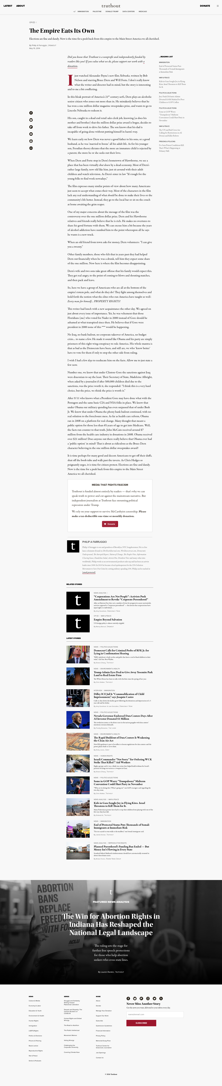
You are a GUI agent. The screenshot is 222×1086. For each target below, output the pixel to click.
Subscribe (99, 1021)
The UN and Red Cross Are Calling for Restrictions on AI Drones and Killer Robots (170, 133)
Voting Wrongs (69, 1040)
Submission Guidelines (104, 1026)
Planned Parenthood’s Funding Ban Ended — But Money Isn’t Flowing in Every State (121, 848)
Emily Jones (100, 750)
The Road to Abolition (71, 1025)
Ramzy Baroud (101, 626)
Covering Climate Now (72, 1052)
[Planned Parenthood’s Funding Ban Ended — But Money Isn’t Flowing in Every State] (78, 850)
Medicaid (143, 11)
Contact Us (100, 1058)
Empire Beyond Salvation (108, 620)
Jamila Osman (101, 835)
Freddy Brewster (102, 728)
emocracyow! (125, 706)
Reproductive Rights (117, 843)
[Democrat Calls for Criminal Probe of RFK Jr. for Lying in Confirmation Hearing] (78, 654)
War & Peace (106, 616)
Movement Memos (70, 1035)
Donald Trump (112, 11)
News (96, 647)
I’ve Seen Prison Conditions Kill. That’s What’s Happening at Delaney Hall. (171, 148)
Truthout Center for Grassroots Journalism (104, 1047)
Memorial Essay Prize (103, 1041)
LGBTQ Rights (34, 1031)
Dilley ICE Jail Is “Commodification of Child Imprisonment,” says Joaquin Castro (119, 695)
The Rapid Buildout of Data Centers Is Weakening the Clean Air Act (122, 739)
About (20, 6)
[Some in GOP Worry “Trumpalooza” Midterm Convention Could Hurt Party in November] (78, 785)
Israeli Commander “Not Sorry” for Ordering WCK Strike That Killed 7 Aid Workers (123, 761)
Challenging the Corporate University (71, 1046)
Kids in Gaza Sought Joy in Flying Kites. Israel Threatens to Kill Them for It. (172, 84)
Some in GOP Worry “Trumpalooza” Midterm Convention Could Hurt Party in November (171, 116)
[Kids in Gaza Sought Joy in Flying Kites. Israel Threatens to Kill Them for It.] (78, 807)
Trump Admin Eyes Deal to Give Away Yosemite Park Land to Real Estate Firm (123, 673)
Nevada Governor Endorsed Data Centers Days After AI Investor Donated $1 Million (123, 717)
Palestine (97, 11)
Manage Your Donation (104, 1011)
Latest (8, 6)
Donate (205, 6)
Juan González (113, 706)
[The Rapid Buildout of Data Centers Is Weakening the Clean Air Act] (78, 742)
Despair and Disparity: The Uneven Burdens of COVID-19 (73, 1011)
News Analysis (100, 593)
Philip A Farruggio (39, 45)
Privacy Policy (100, 1036)
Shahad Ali (99, 815)
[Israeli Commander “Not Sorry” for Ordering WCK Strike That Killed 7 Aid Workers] (78, 763)
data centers (129, 11)
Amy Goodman (101, 611)
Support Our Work (102, 1016)
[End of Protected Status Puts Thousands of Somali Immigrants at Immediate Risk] (78, 829)
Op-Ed (32, 22)
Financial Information (103, 1031)
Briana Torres (100, 859)
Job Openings (101, 1053)
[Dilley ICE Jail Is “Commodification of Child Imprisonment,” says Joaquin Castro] (78, 698)
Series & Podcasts (35, 1061)
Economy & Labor (35, 1006)
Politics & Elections (109, 647)
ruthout (110, 663)
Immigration (83, 11)
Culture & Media (34, 1001)
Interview (98, 690)
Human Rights (106, 756)
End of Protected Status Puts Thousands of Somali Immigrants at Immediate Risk (171, 69)
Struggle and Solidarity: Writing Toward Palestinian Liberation (72, 1003)
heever (112, 728)
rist (107, 750)
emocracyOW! (113, 611)
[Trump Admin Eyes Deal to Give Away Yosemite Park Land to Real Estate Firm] (78, 676)
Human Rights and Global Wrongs (73, 1019)
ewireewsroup (113, 859)
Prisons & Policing (35, 1041)
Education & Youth (35, 1011)
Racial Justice (33, 1046)
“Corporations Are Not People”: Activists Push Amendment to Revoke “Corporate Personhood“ (121, 598)
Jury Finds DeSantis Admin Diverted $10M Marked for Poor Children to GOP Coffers (171, 99)
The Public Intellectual (71, 1030)
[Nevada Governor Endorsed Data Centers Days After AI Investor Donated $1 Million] (78, 720)
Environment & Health (110, 668)
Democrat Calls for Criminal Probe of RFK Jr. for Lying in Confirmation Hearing (121, 652)
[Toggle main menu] (216, 5)
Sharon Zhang (101, 663)
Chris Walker (100, 682)
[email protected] (88, 572)
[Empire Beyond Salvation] (78, 623)
